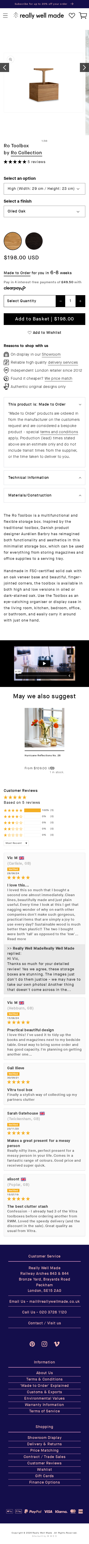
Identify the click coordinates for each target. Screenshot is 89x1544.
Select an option (20, 178)
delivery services (63, 362)
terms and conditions (59, 431)
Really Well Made (42, 1533)
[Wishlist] (71, 15)
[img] (44, 877)
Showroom (51, 354)
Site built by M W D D (44, 1536)
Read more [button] (16, 939)
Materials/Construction (30, 495)
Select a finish (17, 201)
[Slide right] (84, 67)
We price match (58, 378)
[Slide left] (4, 67)
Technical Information (28, 478)
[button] (5, 15)
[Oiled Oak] (13, 241)
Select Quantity (21, 301)
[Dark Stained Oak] (34, 241)
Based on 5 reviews (22, 802)
